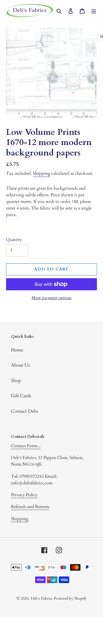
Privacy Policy (24, 495)
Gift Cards (21, 396)
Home (17, 350)
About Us (20, 365)
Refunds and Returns (30, 507)
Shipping (41, 173)
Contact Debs (24, 411)
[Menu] (93, 10)
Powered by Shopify (70, 598)
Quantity (14, 239)
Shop (16, 380)
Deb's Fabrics (41, 598)
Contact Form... (26, 446)
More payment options (51, 298)
